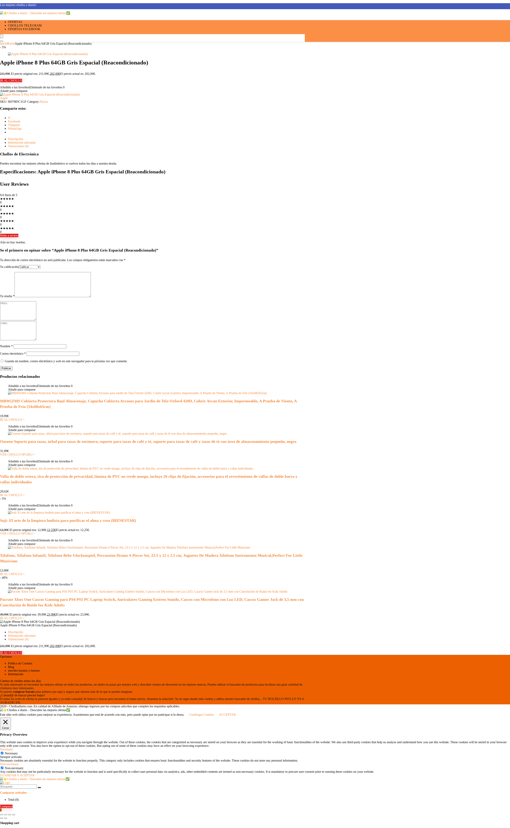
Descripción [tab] (15, 139)
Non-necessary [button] (9, 764)
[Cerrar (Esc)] (13, 814)
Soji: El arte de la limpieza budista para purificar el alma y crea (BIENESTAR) (68, 520)
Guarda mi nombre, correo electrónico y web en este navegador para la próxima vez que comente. (66, 361)
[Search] (1, 41)
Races (11, 43)
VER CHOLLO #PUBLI (17, 454)
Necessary (11, 753)
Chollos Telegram (25, 25)
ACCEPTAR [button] (227, 714)
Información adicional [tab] (21, 142)
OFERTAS (15, 22)
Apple (4, 98)
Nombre (6, 346)
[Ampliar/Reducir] (1, 814)
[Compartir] (9, 814)
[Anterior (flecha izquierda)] (1, 818)
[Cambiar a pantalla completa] (5, 814)
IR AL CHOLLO (11, 80)
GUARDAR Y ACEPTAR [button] (17, 775)
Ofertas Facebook (24, 29)
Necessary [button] (6, 749)
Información (15, 674)
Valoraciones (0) (18, 639)
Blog (11, 667)
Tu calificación (9, 266)
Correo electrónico (13, 353)
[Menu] (1, 36)
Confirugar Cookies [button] (201, 714)
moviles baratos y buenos (24, 670)
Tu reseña (7, 296)
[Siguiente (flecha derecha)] (5, 818)
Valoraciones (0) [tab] (18, 146)
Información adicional (21, 635)
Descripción (15, 632)
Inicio (3, 43)
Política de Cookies (20, 663)
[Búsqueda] (39, 787)
